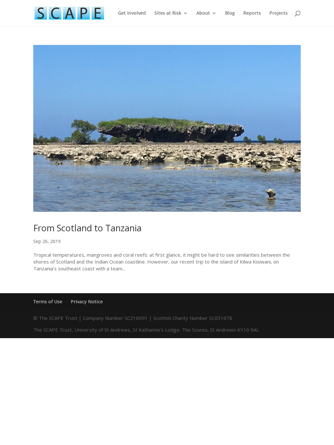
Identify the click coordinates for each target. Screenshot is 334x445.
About (203, 13)
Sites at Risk (167, 13)
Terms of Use (47, 301)
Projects (278, 13)
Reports (252, 13)
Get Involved (132, 13)
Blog (230, 13)
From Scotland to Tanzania (87, 228)
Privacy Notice (87, 301)
